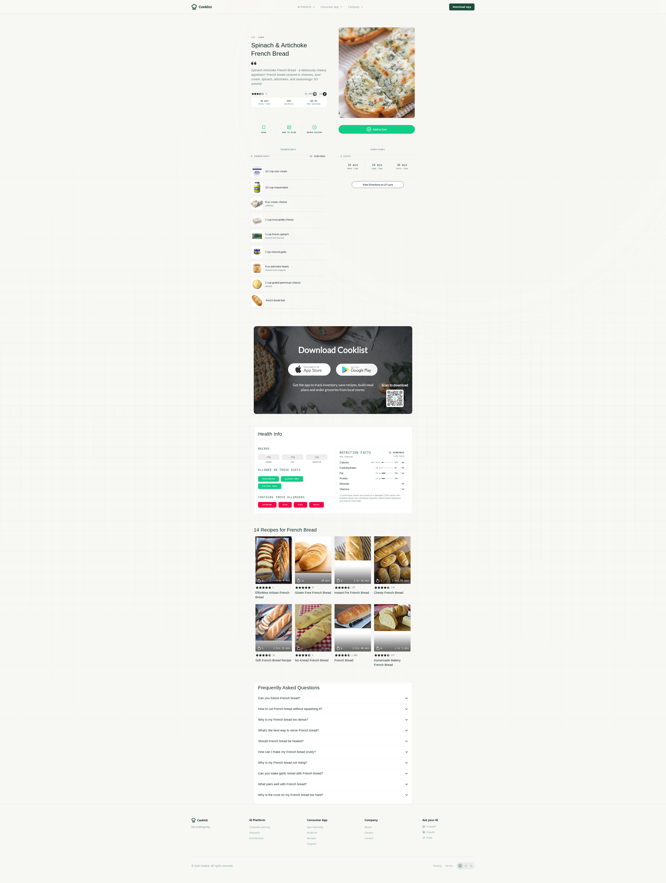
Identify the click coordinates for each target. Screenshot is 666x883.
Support (311, 843)
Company (353, 6)
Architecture (256, 838)
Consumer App (330, 6)
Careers (369, 832)
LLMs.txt (424, 865)
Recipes (311, 838)
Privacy (437, 865)
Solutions (254, 832)
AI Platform (304, 6)
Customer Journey (259, 827)
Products (312, 832)
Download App (462, 6)
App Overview (315, 827)
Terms (449, 865)
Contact (369, 838)
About (368, 827)
